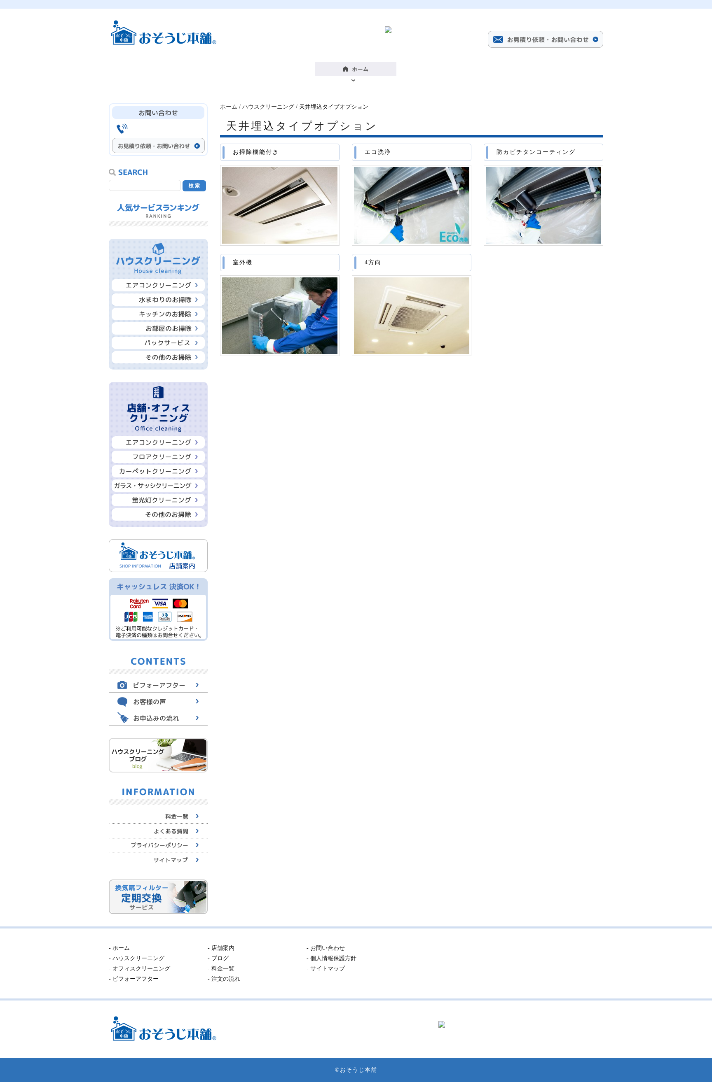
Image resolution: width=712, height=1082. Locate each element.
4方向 (373, 262)
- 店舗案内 (221, 948)
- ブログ (218, 958)
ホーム (228, 107)
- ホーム (119, 948)
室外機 (243, 262)
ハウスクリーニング (268, 107)
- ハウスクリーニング (136, 958)
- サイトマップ (326, 969)
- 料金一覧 (221, 969)
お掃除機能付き (256, 152)
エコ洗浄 (378, 152)
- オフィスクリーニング (139, 969)
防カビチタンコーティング (536, 152)
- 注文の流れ (224, 979)
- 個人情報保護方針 (331, 958)
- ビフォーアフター (134, 979)
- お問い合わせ (326, 948)
